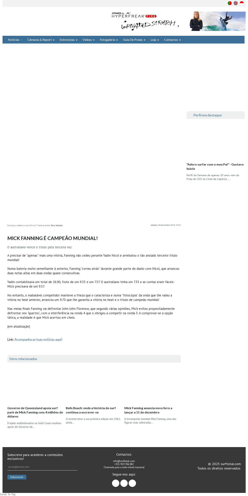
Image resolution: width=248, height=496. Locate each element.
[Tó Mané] (216, 214)
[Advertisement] (124, 77)
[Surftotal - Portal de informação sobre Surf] (49, 20)
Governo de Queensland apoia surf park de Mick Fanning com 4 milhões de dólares (35, 412)
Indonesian (242, 3)
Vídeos (87, 39)
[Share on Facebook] (178, 115)
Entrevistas (67, 39)
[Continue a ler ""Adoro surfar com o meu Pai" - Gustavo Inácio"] (215, 141)
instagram (127, 481)
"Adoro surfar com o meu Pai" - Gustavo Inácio (215, 166)
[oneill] (178, 21)
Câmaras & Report (39, 39)
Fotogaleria (107, 39)
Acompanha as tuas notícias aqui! (39, 339)
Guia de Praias (133, 39)
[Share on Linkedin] (178, 130)
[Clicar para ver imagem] (94, 165)
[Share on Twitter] (178, 123)
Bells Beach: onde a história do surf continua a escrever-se (91, 410)
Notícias (13, 39)
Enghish (236, 3)
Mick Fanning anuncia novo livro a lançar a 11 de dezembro (148, 410)
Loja (153, 39)
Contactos (171, 39)
